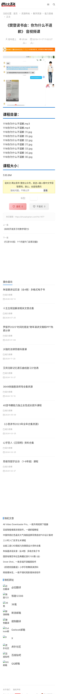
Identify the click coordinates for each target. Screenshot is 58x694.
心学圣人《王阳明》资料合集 (18, 442)
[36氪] (6, 604)
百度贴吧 (16, 655)
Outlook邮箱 (18, 629)
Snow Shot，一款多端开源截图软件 (19, 561)
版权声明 (16, 690)
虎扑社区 (16, 646)
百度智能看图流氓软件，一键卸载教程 (20, 529)
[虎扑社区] (6, 646)
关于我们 (6, 690)
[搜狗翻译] (6, 621)
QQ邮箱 (15, 663)
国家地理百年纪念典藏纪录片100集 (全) (21, 556)
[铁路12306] (6, 597)
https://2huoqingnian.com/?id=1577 (29, 217)
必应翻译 (16, 587)
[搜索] (54, 4)
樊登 (34, 198)
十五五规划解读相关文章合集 (18, 308)
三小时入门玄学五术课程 (14, 540)
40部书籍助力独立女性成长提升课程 (22, 405)
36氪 (14, 604)
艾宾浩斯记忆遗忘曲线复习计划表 (21, 367)
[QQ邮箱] (6, 663)
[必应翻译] (6, 587)
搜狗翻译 (16, 621)
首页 (15, 13)
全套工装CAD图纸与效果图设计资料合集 (22, 545)
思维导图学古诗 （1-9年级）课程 (20, 461)
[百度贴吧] (6, 655)
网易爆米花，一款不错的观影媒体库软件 (21, 572)
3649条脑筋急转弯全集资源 (18, 386)
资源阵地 (25, 13)
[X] (5, 637)
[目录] (48, 4)
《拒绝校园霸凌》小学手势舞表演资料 (20, 567)
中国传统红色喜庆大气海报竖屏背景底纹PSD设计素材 (28, 535)
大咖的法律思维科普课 (15, 349)
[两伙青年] (8, 4)
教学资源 (37, 13)
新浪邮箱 (16, 612)
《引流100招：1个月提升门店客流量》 (21, 241)
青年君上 (12, 39)
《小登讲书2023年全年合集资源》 (21, 424)
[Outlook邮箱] (6, 631)
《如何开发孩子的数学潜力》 (16, 229)
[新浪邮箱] (6, 612)
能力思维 (49, 13)
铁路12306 (17, 595)
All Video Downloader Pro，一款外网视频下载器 (25, 524)
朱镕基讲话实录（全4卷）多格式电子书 (24, 289)
